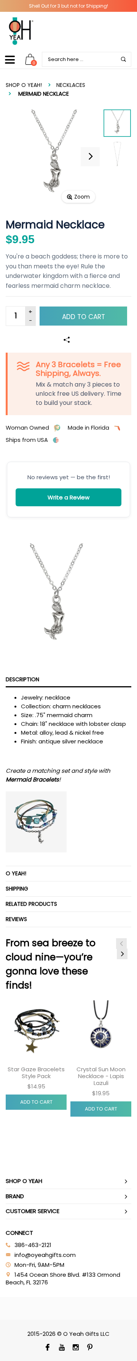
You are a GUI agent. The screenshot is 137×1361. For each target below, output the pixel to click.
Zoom (82, 197)
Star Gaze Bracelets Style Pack (36, 1072)
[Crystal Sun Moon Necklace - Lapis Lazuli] (100, 1030)
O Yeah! (16, 873)
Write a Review (68, 497)
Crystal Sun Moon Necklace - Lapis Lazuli (101, 1076)
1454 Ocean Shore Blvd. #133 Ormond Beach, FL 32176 (63, 1278)
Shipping (17, 888)
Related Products (31, 904)
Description (22, 679)
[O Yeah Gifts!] (21, 31)
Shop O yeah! (24, 85)
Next (122, 954)
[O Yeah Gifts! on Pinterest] (89, 1348)
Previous (121, 943)
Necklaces (70, 85)
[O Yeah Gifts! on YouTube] (61, 1348)
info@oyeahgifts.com (45, 1255)
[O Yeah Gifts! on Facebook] (47, 1348)
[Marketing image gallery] (68, 598)
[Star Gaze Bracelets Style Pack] (36, 1030)
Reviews (16, 919)
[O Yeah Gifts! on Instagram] (75, 1348)
